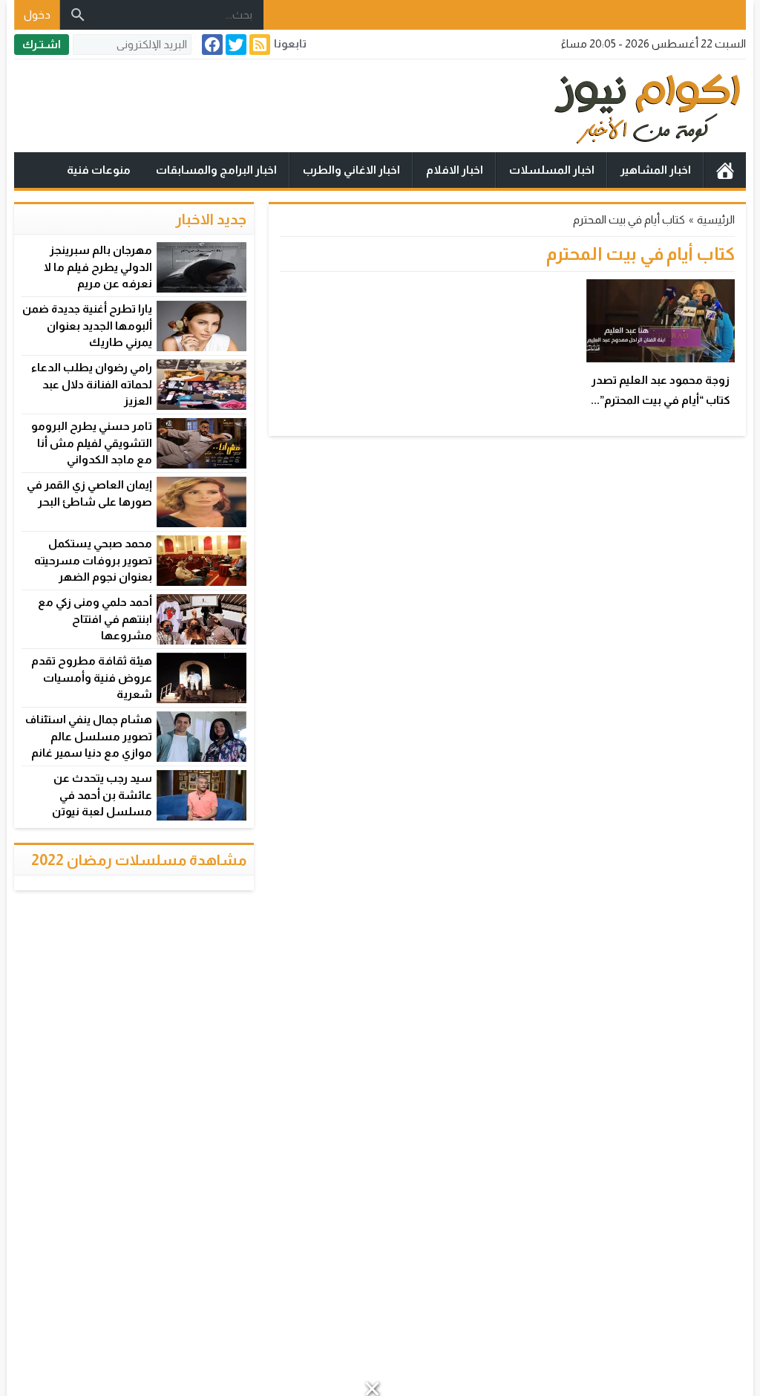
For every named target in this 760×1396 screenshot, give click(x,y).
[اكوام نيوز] (380, 106)
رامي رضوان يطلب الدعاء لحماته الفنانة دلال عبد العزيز (91, 384)
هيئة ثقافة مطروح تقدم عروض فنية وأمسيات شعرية (91, 677)
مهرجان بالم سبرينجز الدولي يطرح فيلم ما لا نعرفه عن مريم (98, 267)
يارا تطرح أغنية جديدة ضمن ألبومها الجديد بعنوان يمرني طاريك (87, 325)
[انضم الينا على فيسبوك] (211, 44)
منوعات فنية (99, 169)
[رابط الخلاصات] (258, 44)
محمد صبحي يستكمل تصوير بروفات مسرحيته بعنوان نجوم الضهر (93, 560)
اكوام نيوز (725, 170)
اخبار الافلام (454, 169)
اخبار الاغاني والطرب (351, 169)
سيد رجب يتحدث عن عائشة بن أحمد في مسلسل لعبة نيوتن (102, 795)
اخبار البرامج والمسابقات (216, 169)
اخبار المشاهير (655, 169)
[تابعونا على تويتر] (234, 44)
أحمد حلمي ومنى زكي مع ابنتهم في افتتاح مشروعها (95, 619)
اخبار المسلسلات (551, 169)
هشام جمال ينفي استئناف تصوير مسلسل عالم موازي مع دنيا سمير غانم (88, 736)
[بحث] (78, 15)
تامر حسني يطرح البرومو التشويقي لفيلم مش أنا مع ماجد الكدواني (91, 443)
